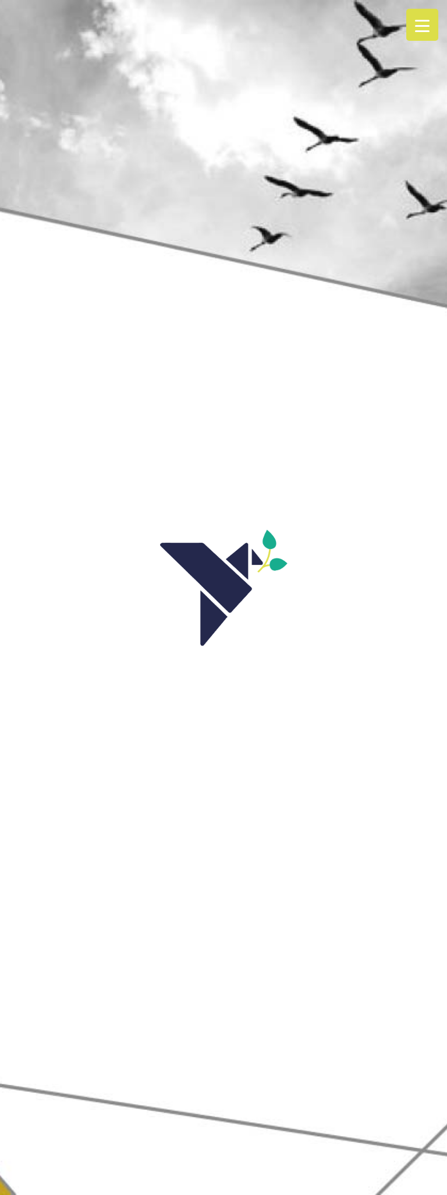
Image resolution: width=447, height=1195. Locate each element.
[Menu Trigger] (422, 25)
